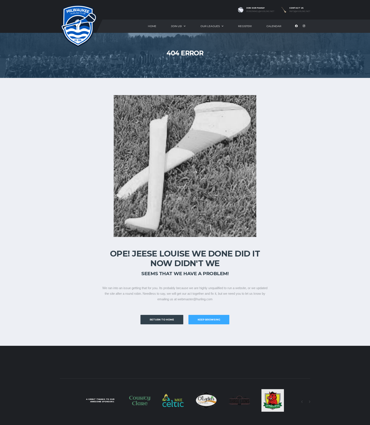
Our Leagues (210, 26)
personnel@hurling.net (260, 11)
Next (309, 401)
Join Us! (176, 26)
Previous (301, 401)
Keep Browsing (209, 319)
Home (152, 26)
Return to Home (162, 319)
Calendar (273, 26)
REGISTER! (245, 26)
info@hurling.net (299, 11)
